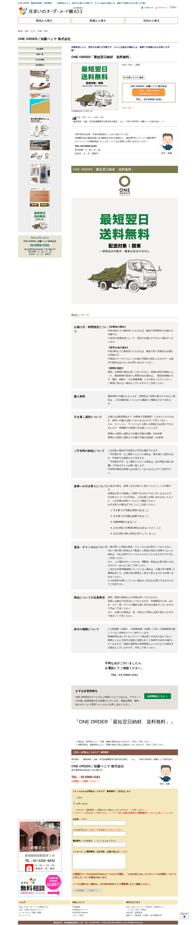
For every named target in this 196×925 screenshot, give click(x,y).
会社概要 (39, 49)
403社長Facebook (80, 912)
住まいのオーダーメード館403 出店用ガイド (145, 907)
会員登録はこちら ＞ (157, 696)
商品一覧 (39, 54)
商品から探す (44, 20)
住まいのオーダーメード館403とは (33, 907)
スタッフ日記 (78, 915)
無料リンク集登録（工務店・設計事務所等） (144, 915)
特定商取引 (40, 65)
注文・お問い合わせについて (31, 910)
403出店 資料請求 (134, 912)
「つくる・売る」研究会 (136, 910)
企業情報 (76, 907)
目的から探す (151, 20)
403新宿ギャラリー (80, 910)
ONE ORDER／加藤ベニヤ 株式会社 (44, 39)
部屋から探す (98, 20)
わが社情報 (40, 60)
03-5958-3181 (128, 674)
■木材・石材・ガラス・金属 (29, 31)
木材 (46, 31)
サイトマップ (24, 915)
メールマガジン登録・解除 (30, 912)
